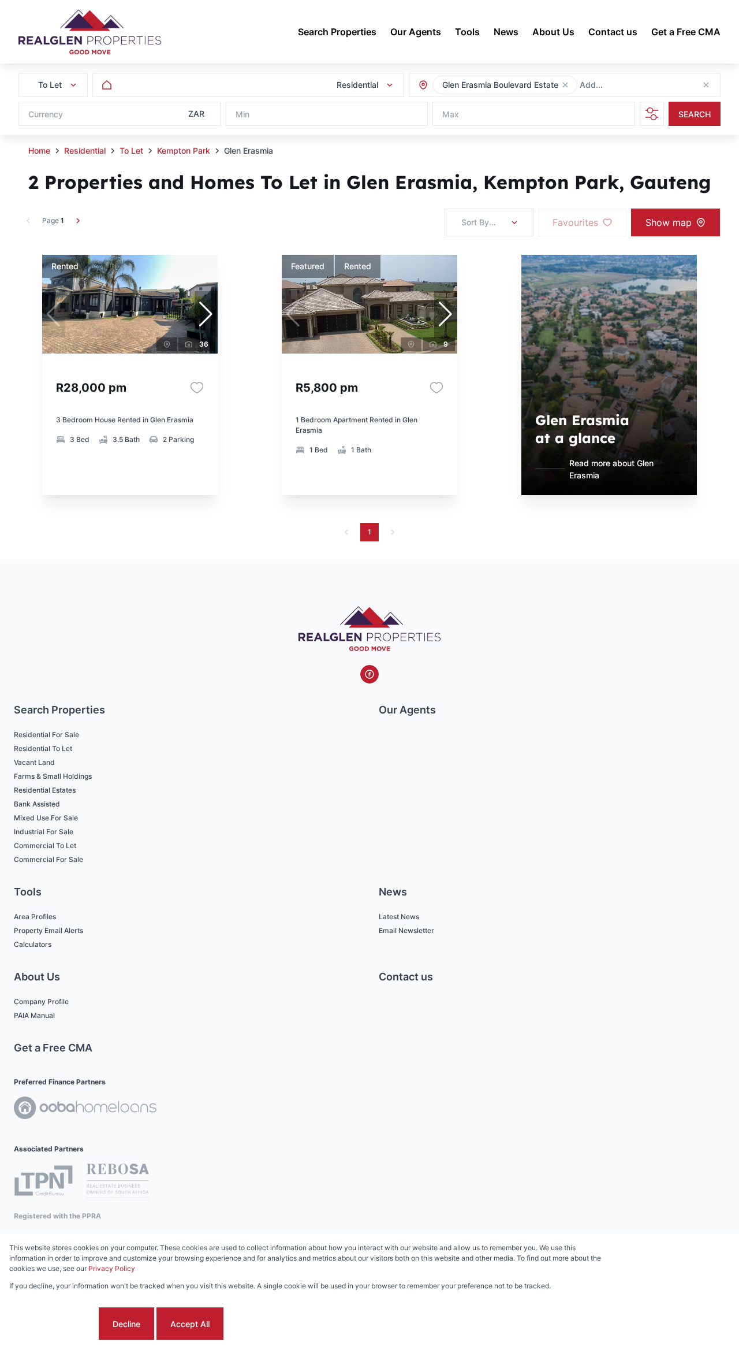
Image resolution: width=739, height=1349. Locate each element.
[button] (565, 85)
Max (450, 114)
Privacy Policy (111, 1268)
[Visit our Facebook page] (369, 674)
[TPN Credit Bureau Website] (43, 1182)
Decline (126, 1324)
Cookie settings (53, 1324)
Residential (85, 150)
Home (39, 150)
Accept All (190, 1324)
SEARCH (694, 114)
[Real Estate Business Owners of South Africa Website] (118, 1183)
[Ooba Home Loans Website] (85, 1110)
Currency (45, 114)
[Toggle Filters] (652, 114)
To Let (131, 150)
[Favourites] (197, 388)
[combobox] (642, 85)
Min (242, 114)
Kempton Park (183, 150)
